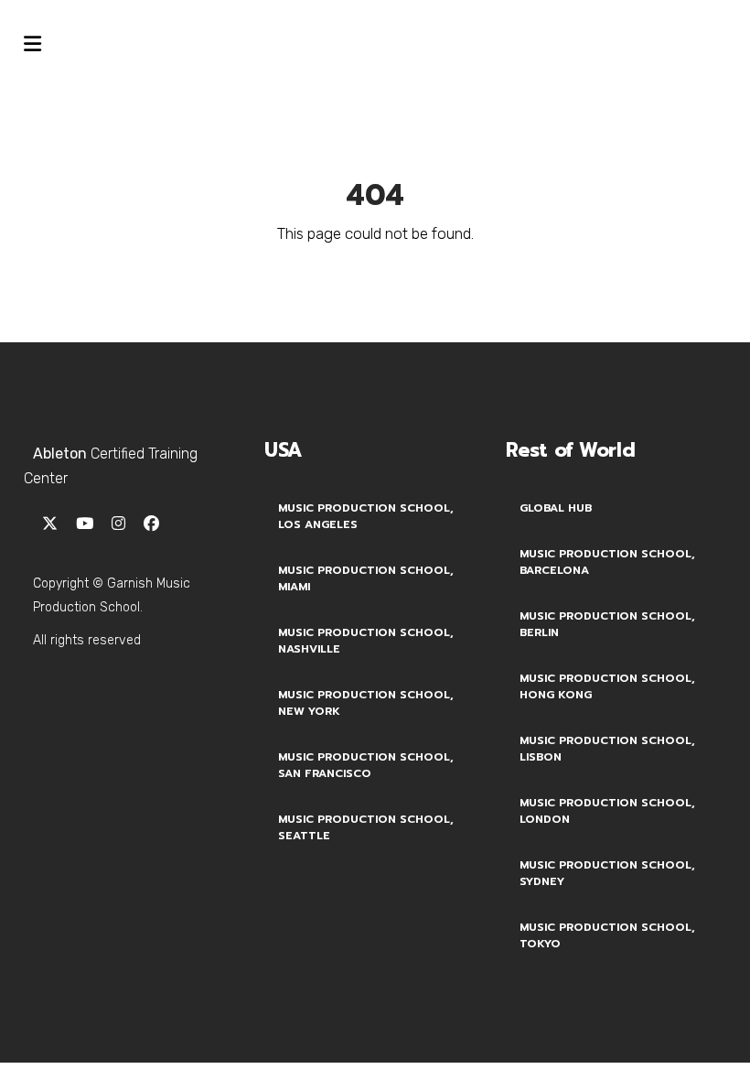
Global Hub (556, 508)
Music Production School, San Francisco (366, 765)
